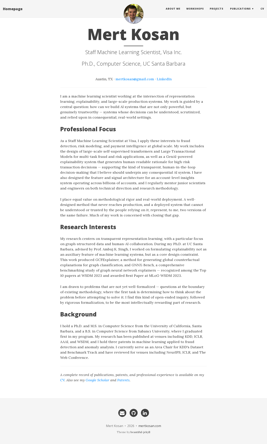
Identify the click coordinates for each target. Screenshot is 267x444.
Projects (216, 8)
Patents (123, 380)
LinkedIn (164, 79)
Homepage (12, 8)
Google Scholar (97, 380)
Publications (240, 8)
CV (262, 8)
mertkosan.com (149, 426)
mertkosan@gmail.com (135, 79)
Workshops (195, 8)
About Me (173, 8)
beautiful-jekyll (140, 432)
